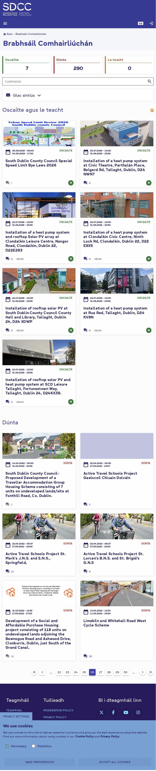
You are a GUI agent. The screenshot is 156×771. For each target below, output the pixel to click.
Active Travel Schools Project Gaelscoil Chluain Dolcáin (110, 475)
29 (117, 672)
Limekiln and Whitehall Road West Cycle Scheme (114, 622)
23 (67, 672)
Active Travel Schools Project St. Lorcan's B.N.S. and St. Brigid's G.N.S (113, 558)
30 (125, 672)
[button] (140, 23)
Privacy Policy (55, 717)
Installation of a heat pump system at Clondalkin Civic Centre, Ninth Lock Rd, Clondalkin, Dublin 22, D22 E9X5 (116, 239)
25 (84, 672)
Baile (10, 33)
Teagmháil (14, 710)
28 (109, 672)
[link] (71, 183)
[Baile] (78, 9)
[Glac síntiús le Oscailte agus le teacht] (152, 109)
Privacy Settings (16, 716)
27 (100, 672)
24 (76, 672)
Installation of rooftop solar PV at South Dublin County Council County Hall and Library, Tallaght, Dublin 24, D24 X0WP (38, 315)
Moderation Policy (58, 710)
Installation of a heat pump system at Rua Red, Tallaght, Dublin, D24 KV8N (115, 312)
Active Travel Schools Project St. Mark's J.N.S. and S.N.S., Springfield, (36, 558)
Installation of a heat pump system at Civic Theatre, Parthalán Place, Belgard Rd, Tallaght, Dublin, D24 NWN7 (115, 167)
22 (59, 672)
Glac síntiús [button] (46, 96)
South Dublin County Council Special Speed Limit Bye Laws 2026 (39, 162)
